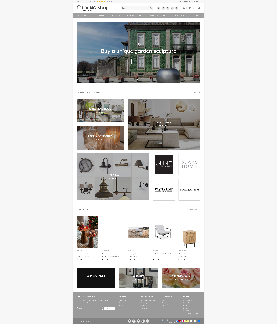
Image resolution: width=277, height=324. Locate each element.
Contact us (123, 303)
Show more (193, 92)
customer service (146, 297)
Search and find (168, 297)
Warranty (143, 308)
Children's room (116, 16)
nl (195, 1)
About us (122, 297)
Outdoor (142, 16)
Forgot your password (191, 313)
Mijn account (187, 300)
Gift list (185, 305)
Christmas (154, 16)
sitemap (164, 300)
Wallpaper (179, 16)
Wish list (186, 303)
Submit (110, 309)
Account (186, 297)
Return (142, 305)
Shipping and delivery (148, 303)
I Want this (138, 64)
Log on (180, 1)
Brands (196, 16)
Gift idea (167, 16)
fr (197, 1)
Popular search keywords (167, 304)
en (199, 1)
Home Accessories (98, 16)
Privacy (121, 305)
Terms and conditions (148, 300)
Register (187, 1)
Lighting (130, 16)
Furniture (82, 16)
